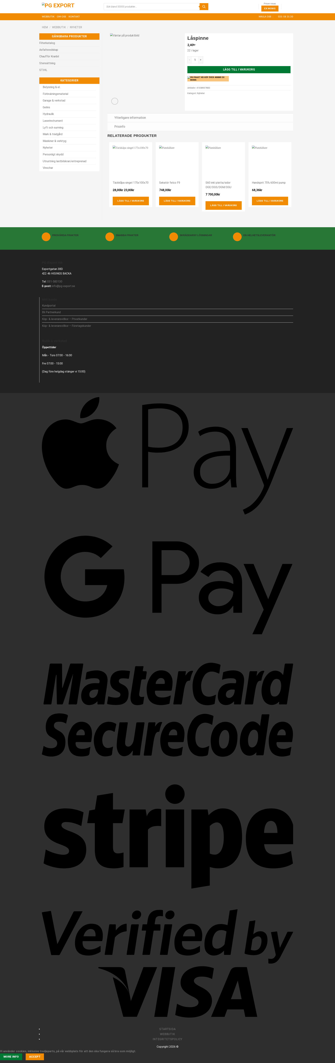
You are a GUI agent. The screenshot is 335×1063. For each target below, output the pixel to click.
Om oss (61, 17)
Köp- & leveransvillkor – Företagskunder (66, 325)
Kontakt (74, 17)
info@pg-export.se (63, 286)
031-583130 (54, 281)
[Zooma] (114, 101)
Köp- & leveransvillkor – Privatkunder (64, 319)
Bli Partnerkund (51, 312)
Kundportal (48, 305)
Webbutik (48, 17)
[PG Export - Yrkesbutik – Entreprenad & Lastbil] (59, 7)
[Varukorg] (291, 6)
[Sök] (204, 6)
